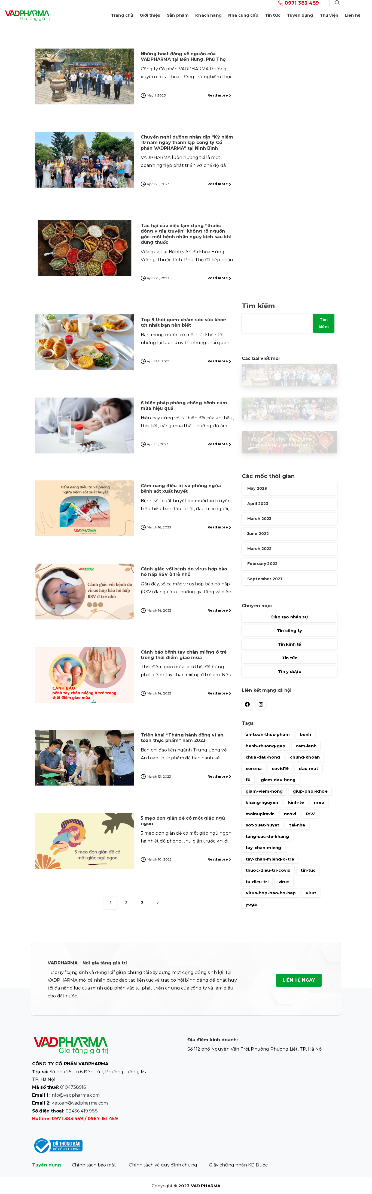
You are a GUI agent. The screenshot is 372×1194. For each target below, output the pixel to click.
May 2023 (257, 488)
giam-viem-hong (264, 791)
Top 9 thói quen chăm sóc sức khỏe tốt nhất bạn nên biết (183, 322)
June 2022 (258, 533)
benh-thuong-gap (265, 745)
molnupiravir (260, 813)
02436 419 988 (82, 1111)
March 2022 (259, 548)
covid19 (280, 768)
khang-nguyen (262, 802)
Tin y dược (289, 671)
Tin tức (289, 657)
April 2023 (258, 503)
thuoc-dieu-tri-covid (268, 870)
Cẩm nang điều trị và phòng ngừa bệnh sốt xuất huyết (181, 488)
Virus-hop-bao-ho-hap (271, 892)
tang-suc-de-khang (267, 836)
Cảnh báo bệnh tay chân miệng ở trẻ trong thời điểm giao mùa (184, 654)
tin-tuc (308, 870)
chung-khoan (305, 757)
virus (284, 881)
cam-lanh (306, 745)
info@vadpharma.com (75, 1095)
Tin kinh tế (289, 644)
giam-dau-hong (278, 779)
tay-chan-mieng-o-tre (270, 859)
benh (305, 734)
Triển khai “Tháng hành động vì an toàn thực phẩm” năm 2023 (182, 737)
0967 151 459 (103, 1118)
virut (311, 892)
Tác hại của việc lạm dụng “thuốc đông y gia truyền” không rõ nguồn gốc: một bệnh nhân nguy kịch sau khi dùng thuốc (186, 234)
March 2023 (259, 518)
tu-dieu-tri (257, 881)
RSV (310, 813)
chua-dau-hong (263, 757)
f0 (248, 779)
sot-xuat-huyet (262, 825)
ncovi (290, 813)
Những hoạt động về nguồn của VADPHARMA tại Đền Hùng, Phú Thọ (183, 56)
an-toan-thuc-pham (268, 734)
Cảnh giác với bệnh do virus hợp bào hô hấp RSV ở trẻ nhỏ (184, 571)
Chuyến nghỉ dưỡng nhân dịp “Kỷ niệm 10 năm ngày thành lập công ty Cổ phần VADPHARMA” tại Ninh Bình (187, 142)
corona (254, 768)
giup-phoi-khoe (310, 791)
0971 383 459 (67, 1118)
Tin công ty (289, 630)
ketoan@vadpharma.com (79, 1103)
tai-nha (297, 825)
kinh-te (296, 802)
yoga (251, 904)
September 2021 (264, 578)
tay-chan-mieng (263, 847)
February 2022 (262, 563)
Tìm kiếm (258, 306)
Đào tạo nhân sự (289, 616)
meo (319, 802)
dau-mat (308, 768)
